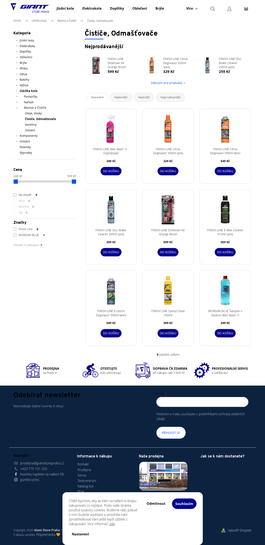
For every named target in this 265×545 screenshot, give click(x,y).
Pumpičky (30, 96)
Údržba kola (28, 91)
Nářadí (29, 102)
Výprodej (26, 153)
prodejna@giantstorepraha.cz (42, 463)
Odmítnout (156, 503)
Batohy (24, 79)
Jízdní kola (27, 40)
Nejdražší (144, 97)
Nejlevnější (120, 97)
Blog (81, 491)
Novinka (26, 206)
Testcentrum (87, 480)
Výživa (24, 85)
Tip (23, 212)
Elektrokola (27, 46)
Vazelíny (30, 125)
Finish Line (28, 229)
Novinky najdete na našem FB (42, 474)
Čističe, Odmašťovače (40, 119)
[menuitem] (65, 8)
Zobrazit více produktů (166, 83)
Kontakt (83, 464)
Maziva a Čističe (35, 108)
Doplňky (25, 51)
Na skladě (28, 195)
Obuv (23, 74)
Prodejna (84, 470)
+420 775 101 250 (33, 468)
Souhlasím (184, 503)
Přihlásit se (171, 433)
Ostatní (30, 130)
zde (112, 524)
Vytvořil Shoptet (239, 530)
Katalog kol (85, 486)
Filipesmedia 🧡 (48, 534)
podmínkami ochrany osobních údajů (200, 416)
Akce (24, 201)
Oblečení (26, 57)
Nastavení (80, 534)
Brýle (23, 63)
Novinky (25, 147)
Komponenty (28, 136)
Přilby (24, 68)
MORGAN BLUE (32, 235)
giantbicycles (29, 479)
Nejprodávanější (170, 97)
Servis (82, 475)
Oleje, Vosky (33, 113)
